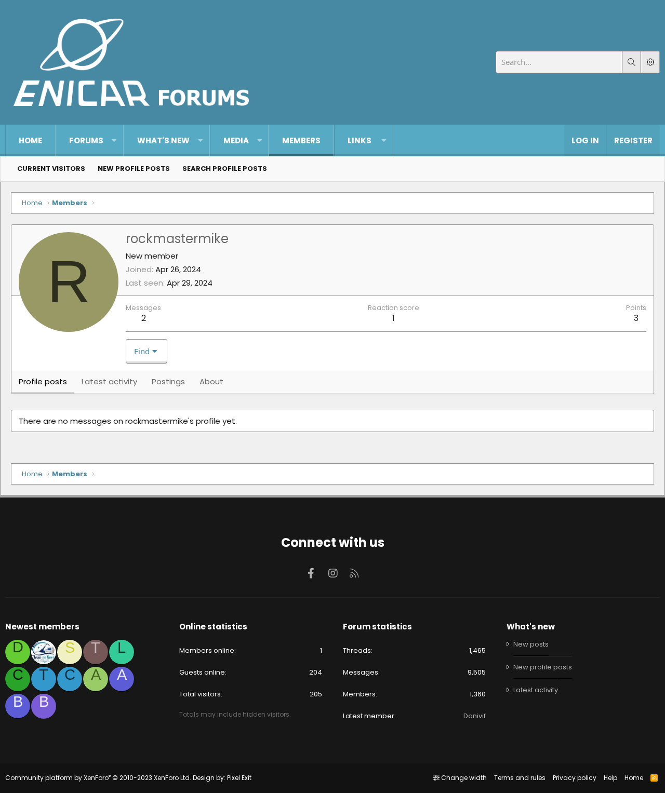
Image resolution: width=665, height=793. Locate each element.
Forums (86, 140)
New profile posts (134, 168)
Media (236, 140)
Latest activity (535, 690)
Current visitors (51, 168)
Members (301, 140)
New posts (531, 644)
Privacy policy (574, 777)
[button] (114, 140)
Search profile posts (224, 168)
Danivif (474, 716)
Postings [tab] (168, 381)
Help (610, 777)
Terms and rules (520, 777)
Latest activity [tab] (109, 381)
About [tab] (211, 381)
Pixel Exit (239, 777)
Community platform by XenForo (98, 777)
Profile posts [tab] (43, 381)
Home (30, 140)
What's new (163, 140)
